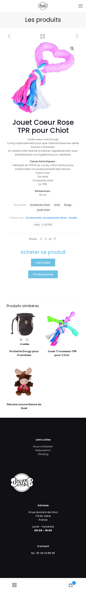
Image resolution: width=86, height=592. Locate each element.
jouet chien (43, 210)
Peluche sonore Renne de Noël (24, 406)
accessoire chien (40, 205)
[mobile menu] (80, 6)
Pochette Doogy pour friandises (24, 353)
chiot (57, 205)
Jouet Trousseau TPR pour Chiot (62, 353)
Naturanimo (43, 450)
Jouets (72, 218)
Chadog (43, 454)
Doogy (68, 205)
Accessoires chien (55, 218)
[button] (72, 48)
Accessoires (34, 218)
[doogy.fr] (43, 6)
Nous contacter (43, 446)
